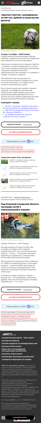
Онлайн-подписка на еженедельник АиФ (19, 343)
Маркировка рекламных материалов (18, 357)
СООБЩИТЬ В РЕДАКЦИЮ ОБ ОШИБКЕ (16, 359)
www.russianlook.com (8, 51)
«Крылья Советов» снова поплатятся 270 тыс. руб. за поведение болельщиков (24, 173)
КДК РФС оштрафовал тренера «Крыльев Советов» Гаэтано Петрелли (22, 160)
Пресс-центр (28, 338)
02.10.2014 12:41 (6, 8)
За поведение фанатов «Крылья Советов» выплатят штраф (17, 116)
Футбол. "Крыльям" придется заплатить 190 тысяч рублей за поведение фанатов (20, 107)
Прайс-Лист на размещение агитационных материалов (14, 350)
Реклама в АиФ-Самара (11, 346)
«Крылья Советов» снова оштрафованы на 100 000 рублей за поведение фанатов (24, 180)
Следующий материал (20, 417)
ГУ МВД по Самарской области (12, 240)
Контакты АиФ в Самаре (12, 354)
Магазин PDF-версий (10, 341)
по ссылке (19, 282)
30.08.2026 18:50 (6, 197)
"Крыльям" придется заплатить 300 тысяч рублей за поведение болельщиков (22, 186)
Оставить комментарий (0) (20, 132)
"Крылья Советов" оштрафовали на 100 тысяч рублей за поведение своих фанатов (23, 167)
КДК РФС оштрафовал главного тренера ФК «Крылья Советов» (21, 111)
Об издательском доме (12, 338)
